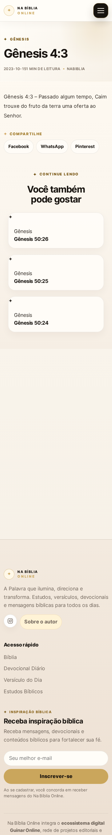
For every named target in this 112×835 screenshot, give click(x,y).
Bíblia (10, 657)
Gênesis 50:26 (31, 239)
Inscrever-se (56, 776)
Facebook (18, 146)
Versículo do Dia (23, 680)
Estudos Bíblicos (23, 691)
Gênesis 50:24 (31, 323)
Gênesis (20, 39)
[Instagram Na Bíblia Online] (10, 620)
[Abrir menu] (100, 10)
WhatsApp (52, 146)
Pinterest (84, 146)
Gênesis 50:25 (31, 281)
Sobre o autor (41, 621)
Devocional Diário (24, 668)
